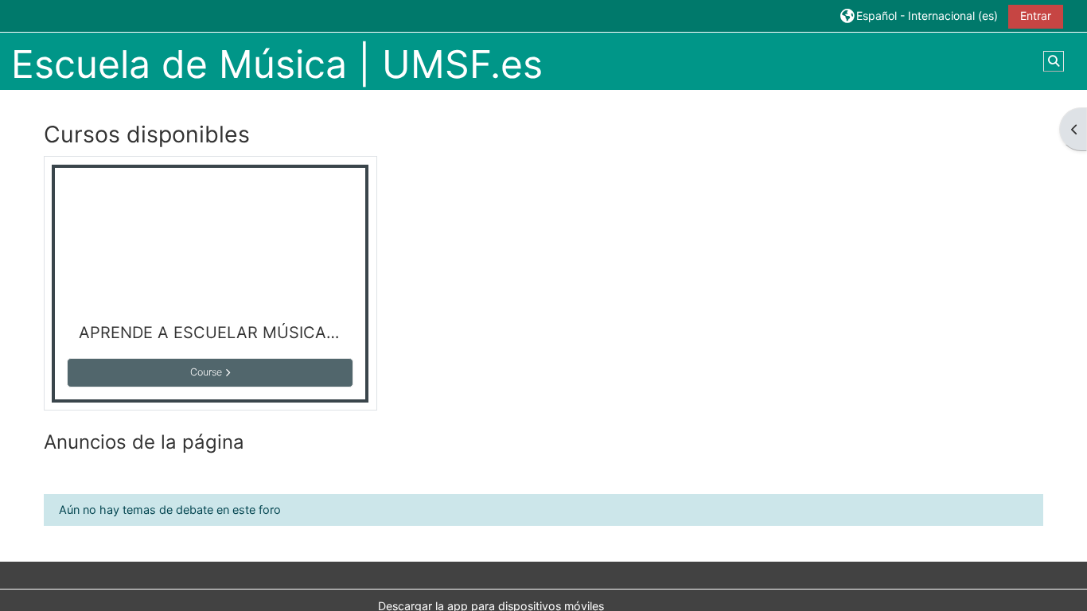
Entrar (1035, 15)
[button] (919, 15)
